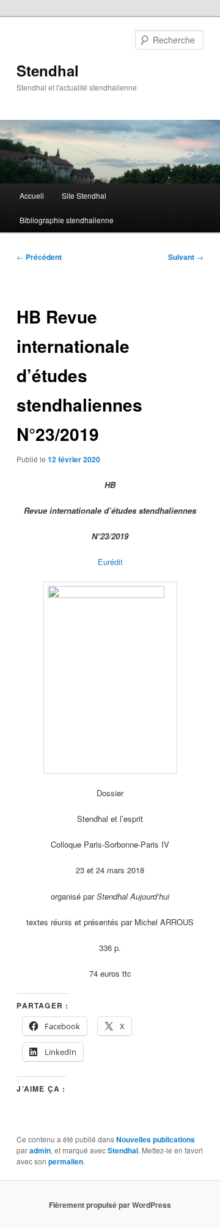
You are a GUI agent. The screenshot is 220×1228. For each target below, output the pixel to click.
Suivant (186, 256)
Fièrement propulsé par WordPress (110, 1204)
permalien (65, 1161)
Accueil (32, 195)
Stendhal (47, 70)
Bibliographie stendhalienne (67, 220)
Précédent (39, 256)
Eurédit (110, 562)
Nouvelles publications (155, 1139)
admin (40, 1150)
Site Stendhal (84, 195)
